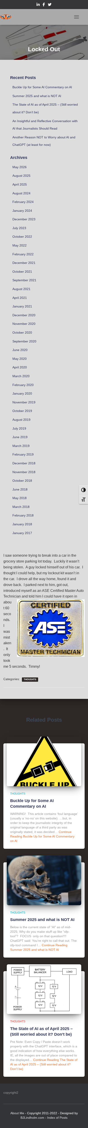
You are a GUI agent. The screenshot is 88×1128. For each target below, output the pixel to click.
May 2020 (19, 358)
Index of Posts (57, 1117)
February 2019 (23, 454)
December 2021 (23, 263)
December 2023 (23, 219)
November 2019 (23, 402)
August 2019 (21, 419)
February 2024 (23, 202)
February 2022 (23, 254)
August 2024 (21, 193)
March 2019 (21, 446)
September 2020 (24, 341)
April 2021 (19, 298)
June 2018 (20, 489)
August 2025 (21, 175)
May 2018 (19, 498)
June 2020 (20, 350)
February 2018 (23, 515)
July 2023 (19, 228)
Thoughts (30, 679)
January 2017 (22, 533)
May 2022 (19, 245)
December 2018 (23, 463)
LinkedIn (38, 5)
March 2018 (21, 507)
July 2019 (19, 428)
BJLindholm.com (32, 1117)
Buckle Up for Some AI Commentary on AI (42, 87)
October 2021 (22, 271)
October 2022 (22, 236)
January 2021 (22, 306)
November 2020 (23, 324)
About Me (17, 1113)
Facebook (44, 5)
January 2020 (22, 393)
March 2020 (21, 376)
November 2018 (23, 472)
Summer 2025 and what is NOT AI (36, 96)
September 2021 (24, 280)
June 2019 (20, 437)
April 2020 (19, 367)
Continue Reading (42, 836)
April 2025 (19, 184)
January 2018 (22, 524)
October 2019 (22, 411)
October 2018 (22, 480)
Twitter (49, 5)
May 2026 (19, 167)
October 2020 (22, 332)
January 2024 (22, 210)
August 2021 (21, 289)
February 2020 (23, 385)
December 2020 (23, 315)
